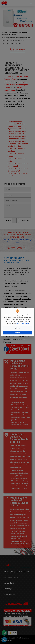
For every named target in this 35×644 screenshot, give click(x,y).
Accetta (17, 332)
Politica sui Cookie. (22, 323)
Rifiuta (17, 328)
